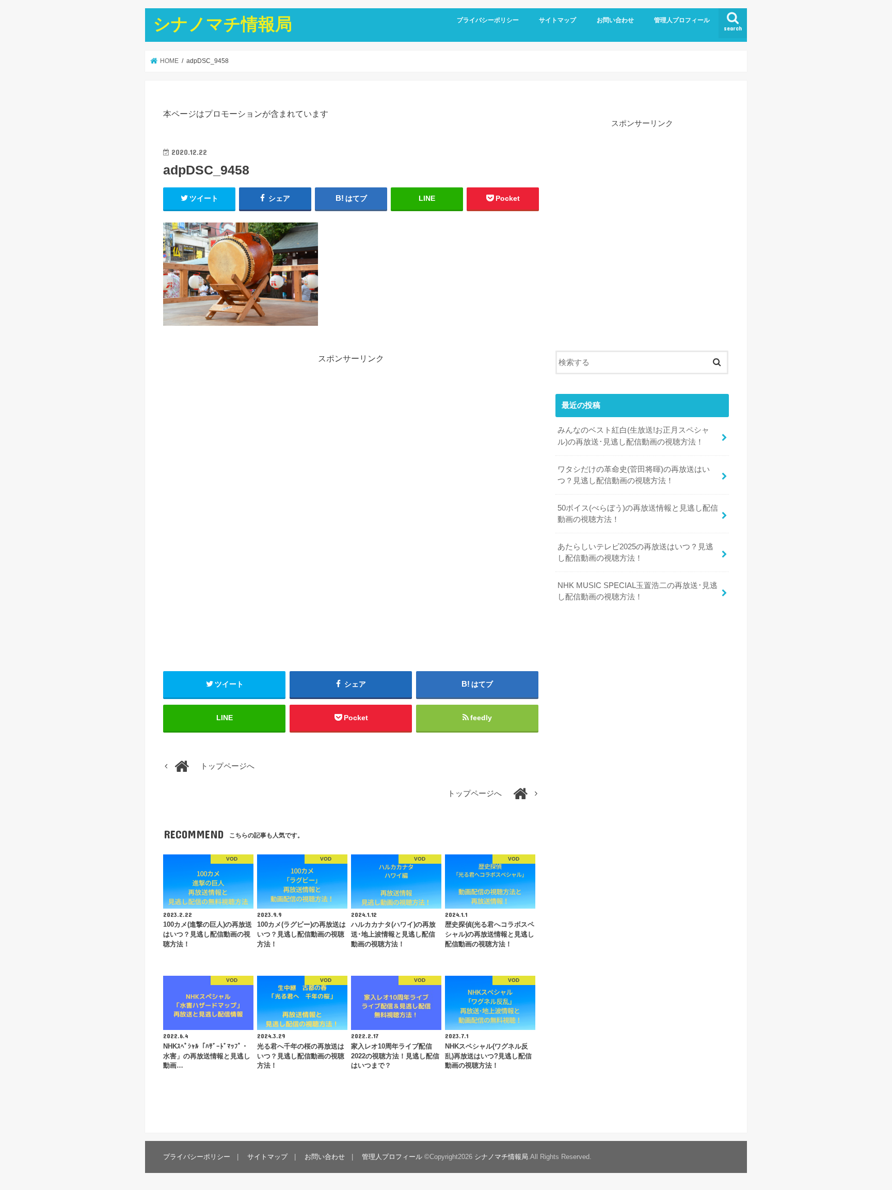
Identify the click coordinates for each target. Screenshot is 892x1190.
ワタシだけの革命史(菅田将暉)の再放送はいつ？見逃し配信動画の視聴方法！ (634, 475)
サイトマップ (557, 20)
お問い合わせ (615, 20)
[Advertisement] (351, 437)
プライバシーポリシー (488, 20)
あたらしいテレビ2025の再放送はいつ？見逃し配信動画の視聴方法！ (635, 552)
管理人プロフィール (682, 20)
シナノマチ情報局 (222, 23)
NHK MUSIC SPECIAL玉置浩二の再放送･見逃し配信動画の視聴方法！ (638, 591)
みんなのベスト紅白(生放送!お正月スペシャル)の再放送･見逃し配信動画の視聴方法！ (633, 436)
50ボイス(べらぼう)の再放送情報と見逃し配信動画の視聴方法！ (638, 513)
